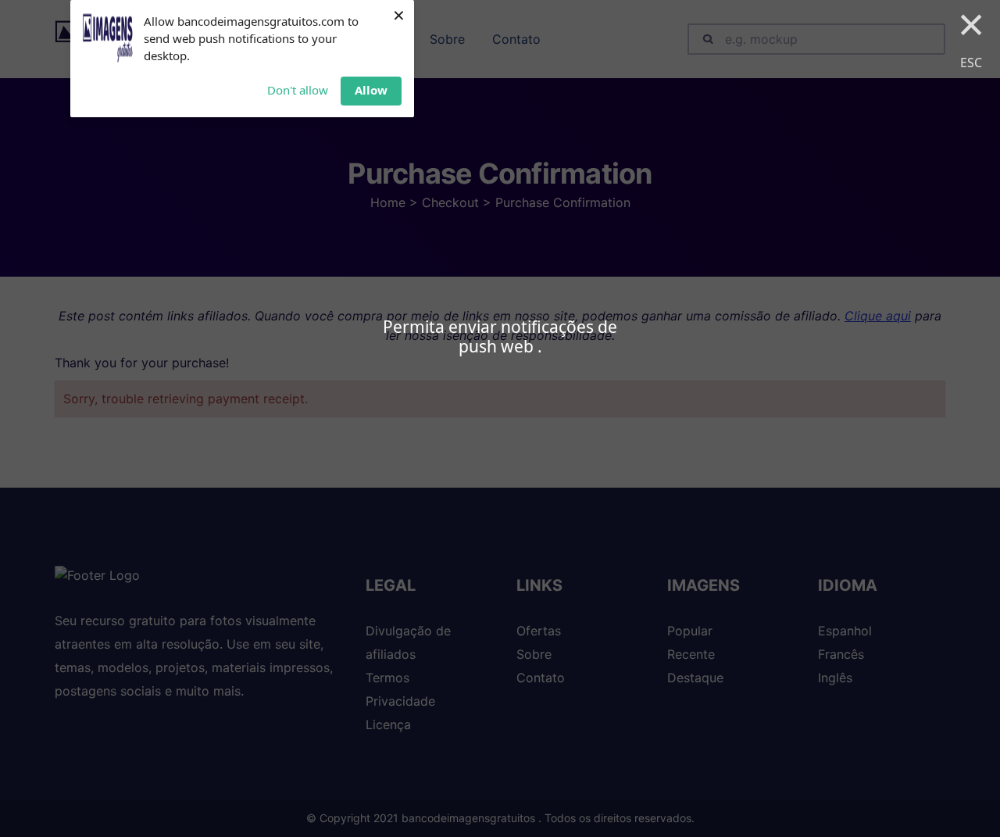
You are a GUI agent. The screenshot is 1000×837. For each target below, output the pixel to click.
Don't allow (297, 90)
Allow (371, 90)
